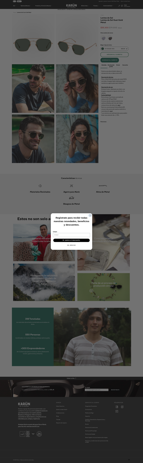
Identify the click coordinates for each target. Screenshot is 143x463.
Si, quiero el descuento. (71, 240)
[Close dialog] (90, 215)
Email (55, 232)
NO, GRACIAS (71, 245)
